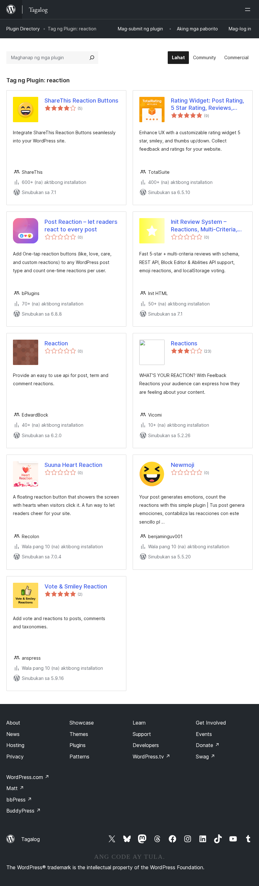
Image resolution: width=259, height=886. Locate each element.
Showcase (81, 722)
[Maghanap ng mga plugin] (92, 57)
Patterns (79, 756)
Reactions (184, 343)
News (13, 734)
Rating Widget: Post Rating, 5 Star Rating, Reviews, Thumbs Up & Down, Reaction (207, 104)
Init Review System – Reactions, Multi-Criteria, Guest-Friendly (204, 225)
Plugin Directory (23, 28)
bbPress (19, 799)
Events (204, 734)
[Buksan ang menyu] (249, 9)
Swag (205, 756)
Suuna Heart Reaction (73, 465)
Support (142, 734)
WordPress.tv (151, 756)
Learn (139, 722)
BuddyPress (23, 810)
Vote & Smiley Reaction (76, 586)
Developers (146, 745)
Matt (15, 788)
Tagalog (30, 839)
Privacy (15, 756)
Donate (208, 745)
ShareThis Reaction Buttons (81, 100)
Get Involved (211, 722)
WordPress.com (27, 777)
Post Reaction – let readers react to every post (81, 225)
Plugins (77, 745)
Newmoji (182, 465)
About (13, 722)
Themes (78, 734)
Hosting (15, 745)
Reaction (56, 343)
